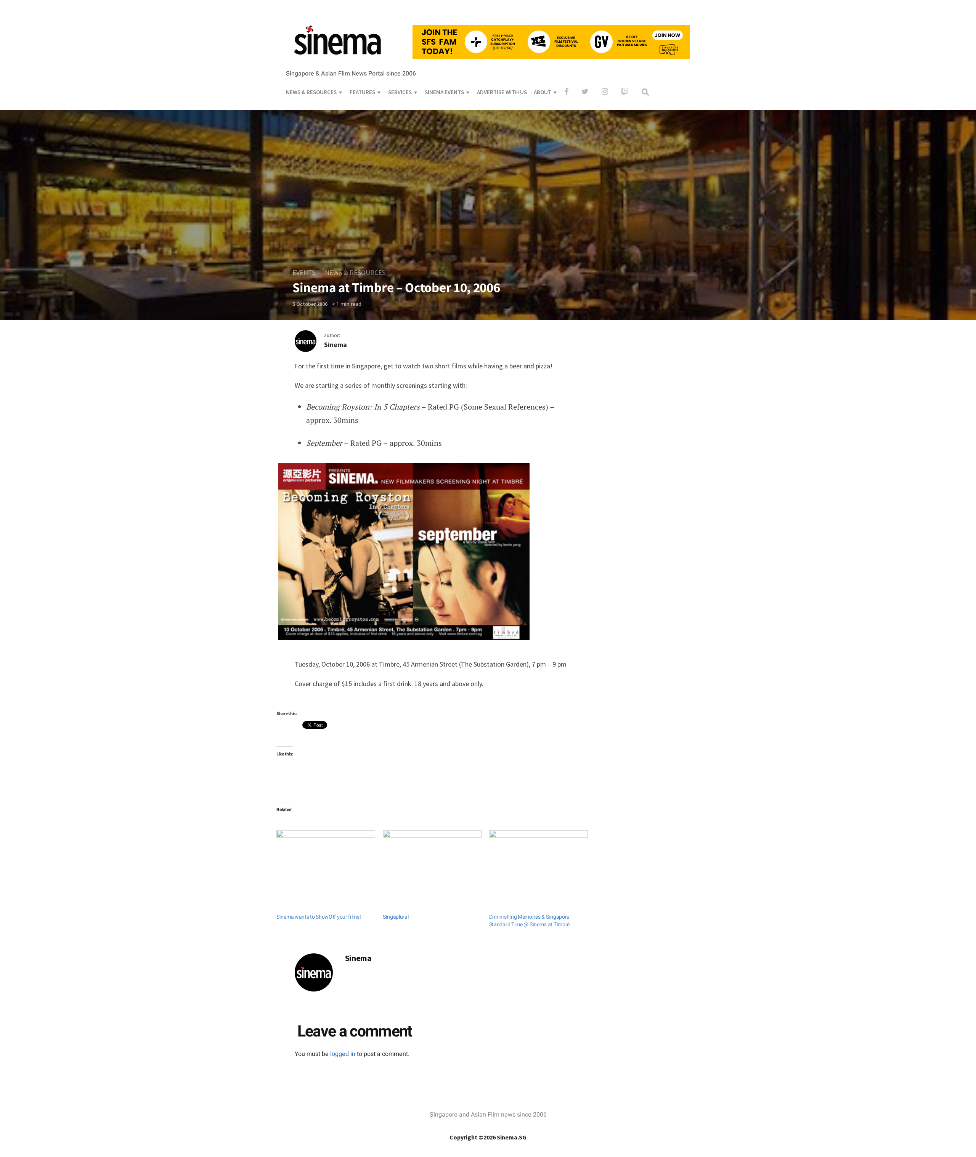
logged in (342, 1054)
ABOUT (542, 92)
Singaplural (396, 917)
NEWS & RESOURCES (311, 92)
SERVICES (400, 92)
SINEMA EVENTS (444, 92)
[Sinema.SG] (337, 59)
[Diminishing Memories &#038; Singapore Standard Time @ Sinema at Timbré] (538, 858)
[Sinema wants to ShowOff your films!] (325, 858)
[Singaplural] (432, 858)
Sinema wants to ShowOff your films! (318, 917)
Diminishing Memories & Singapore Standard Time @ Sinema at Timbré (529, 921)
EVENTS (303, 272)
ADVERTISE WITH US (502, 92)
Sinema (335, 344)
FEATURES (362, 92)
